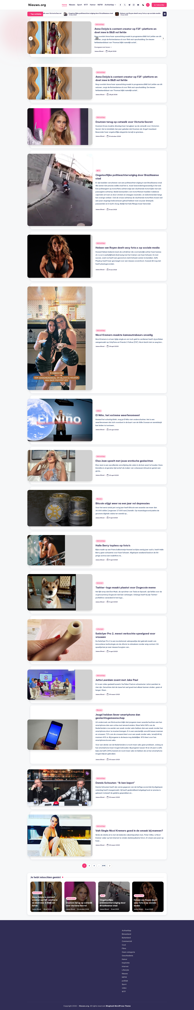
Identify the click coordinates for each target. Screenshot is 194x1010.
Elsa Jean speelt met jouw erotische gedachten (124, 465)
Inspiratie (126, 967)
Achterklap (100, 28)
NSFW (124, 981)
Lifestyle (100, 633)
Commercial (127, 945)
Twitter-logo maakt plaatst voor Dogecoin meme (125, 591)
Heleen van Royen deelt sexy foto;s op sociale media (60, 13)
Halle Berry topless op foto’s (112, 549)
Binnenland (126, 938)
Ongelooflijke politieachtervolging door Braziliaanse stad (113, 907)
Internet (100, 587)
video (99, 415)
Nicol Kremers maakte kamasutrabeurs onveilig (105, 13)
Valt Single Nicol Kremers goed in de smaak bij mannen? (129, 834)
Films (124, 953)
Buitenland (126, 942)
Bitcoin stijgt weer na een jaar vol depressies (122, 507)
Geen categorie (128, 956)
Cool (124, 949)
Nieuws (99, 503)
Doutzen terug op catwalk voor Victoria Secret (123, 32)
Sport (124, 988)
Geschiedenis (127, 960)
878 (103, 870)
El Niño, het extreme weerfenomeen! (145, 13)
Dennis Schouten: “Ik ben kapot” (115, 787)
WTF (98, 175)
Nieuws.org (37, 5)
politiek (125, 985)
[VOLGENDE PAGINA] (109, 870)
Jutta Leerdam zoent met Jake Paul (116, 684)
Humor (124, 963)
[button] (159, 5)
